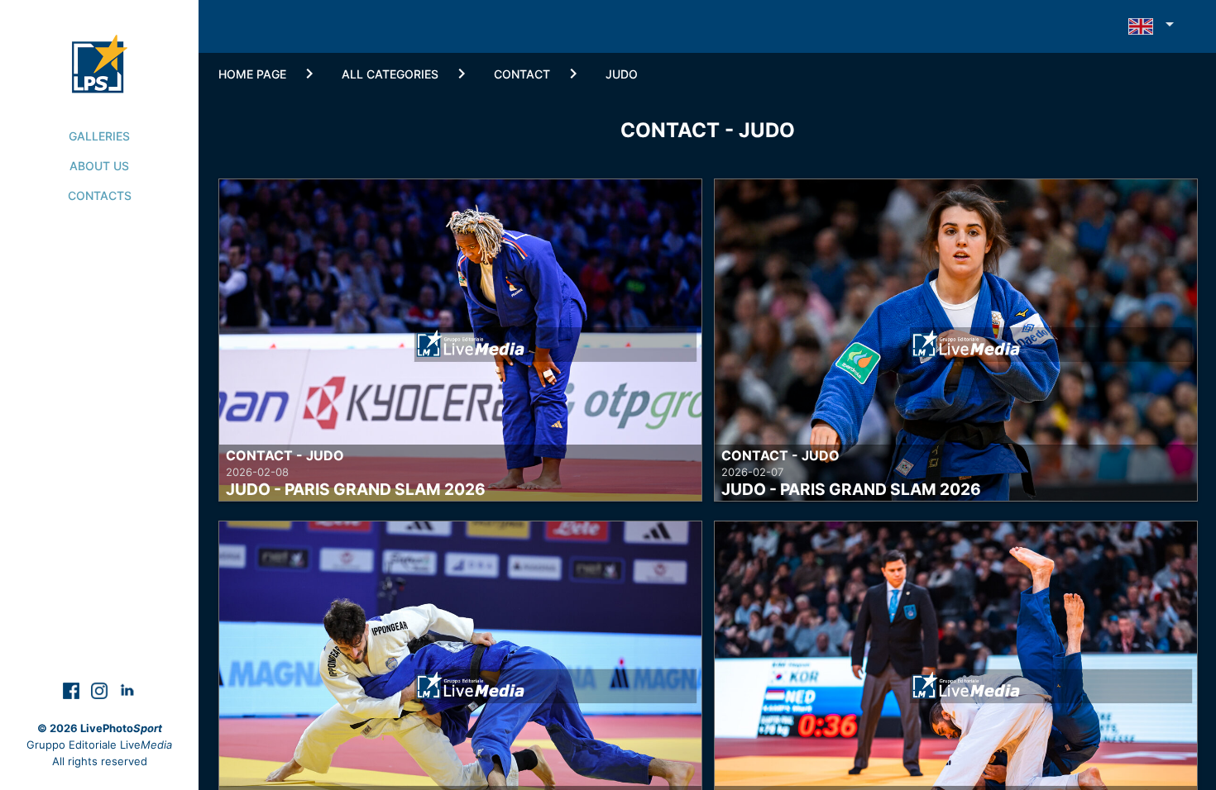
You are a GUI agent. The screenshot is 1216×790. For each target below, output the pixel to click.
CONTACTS (100, 195)
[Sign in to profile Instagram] (101, 690)
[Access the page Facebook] (73, 690)
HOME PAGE (252, 74)
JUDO (622, 74)
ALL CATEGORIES (390, 74)
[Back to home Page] (100, 46)
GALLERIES (99, 136)
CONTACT (522, 74)
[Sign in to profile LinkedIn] (127, 690)
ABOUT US (99, 166)
